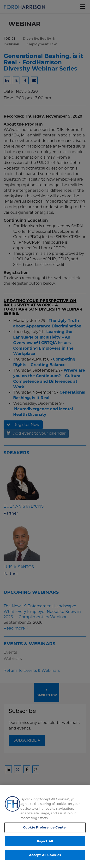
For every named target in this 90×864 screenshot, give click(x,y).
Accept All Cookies (45, 855)
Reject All (45, 841)
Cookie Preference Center (45, 827)
